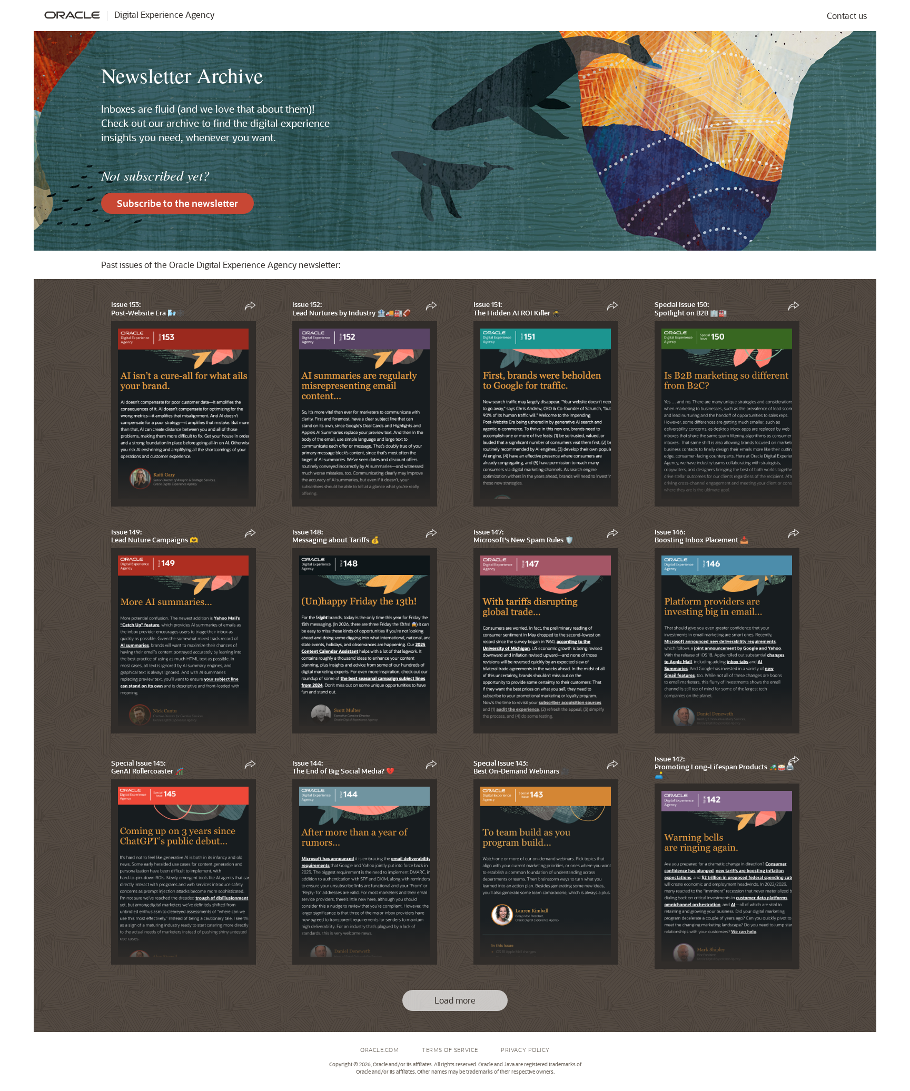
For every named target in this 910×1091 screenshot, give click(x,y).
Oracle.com (379, 1050)
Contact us (847, 15)
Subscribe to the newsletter (177, 203)
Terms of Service (450, 1050)
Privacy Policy (525, 1050)
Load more (455, 1000)
